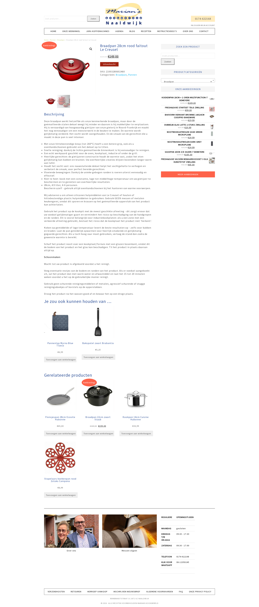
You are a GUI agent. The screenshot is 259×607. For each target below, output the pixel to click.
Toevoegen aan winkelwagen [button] (61, 359)
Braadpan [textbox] (187, 81)
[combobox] (188, 80)
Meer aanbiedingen (188, 174)
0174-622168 (203, 18)
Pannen (53, 40)
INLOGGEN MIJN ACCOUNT (203, 25)
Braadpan (61, 40)
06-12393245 (182, 562)
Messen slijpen (129, 550)
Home (46, 40)
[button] (91, 49)
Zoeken (93, 19)
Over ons (71, 550)
